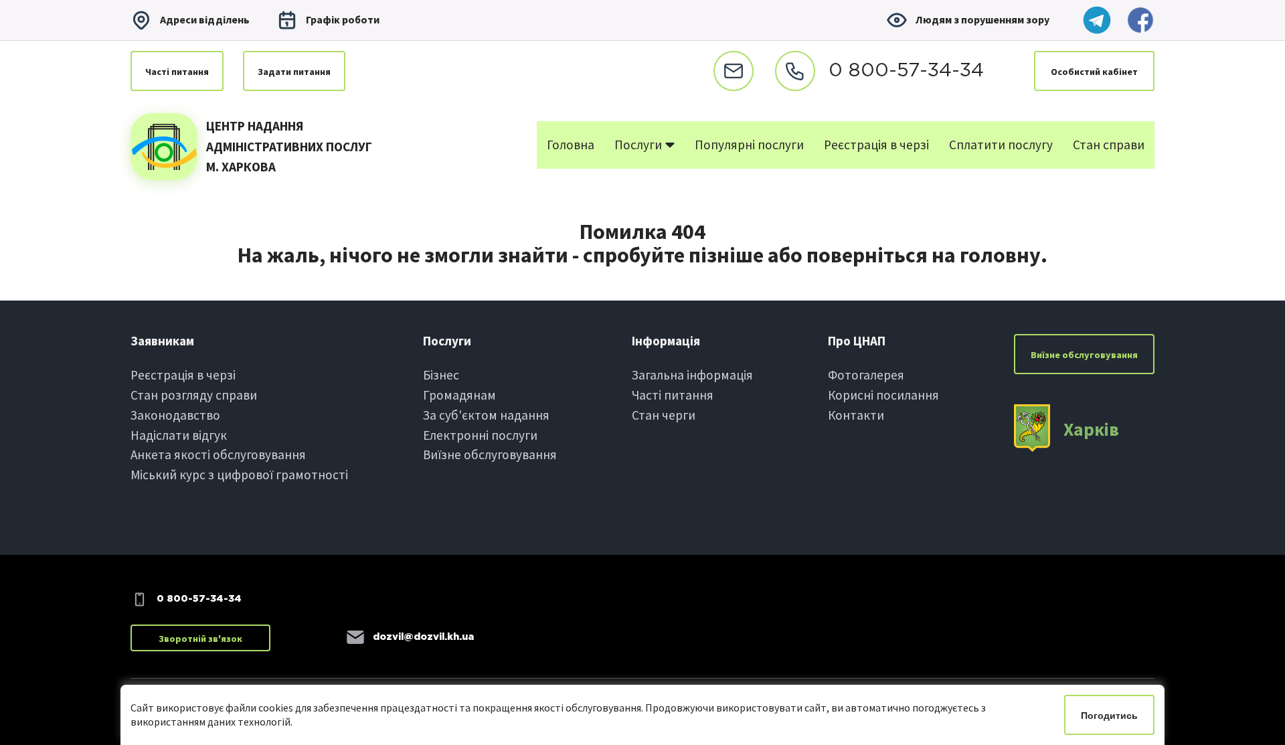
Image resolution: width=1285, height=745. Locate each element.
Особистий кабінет (1094, 72)
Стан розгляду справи (194, 395)
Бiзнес (441, 375)
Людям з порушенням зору (982, 19)
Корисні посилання (883, 395)
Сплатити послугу (1001, 145)
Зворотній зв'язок (200, 639)
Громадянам (459, 395)
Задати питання (294, 72)
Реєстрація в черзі (876, 145)
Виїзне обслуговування (490, 454)
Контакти (856, 415)
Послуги (639, 145)
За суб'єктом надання (486, 415)
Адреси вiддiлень (205, 19)
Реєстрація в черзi (183, 375)
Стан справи (1108, 145)
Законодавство (175, 415)
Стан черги (663, 415)
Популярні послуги (749, 145)
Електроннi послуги (480, 435)
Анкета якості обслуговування (218, 454)
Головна (570, 145)
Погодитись (1109, 715)
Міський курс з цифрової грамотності (239, 475)
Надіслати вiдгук (179, 435)
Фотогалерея (866, 375)
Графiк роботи (342, 19)
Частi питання (177, 72)
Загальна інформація (692, 375)
